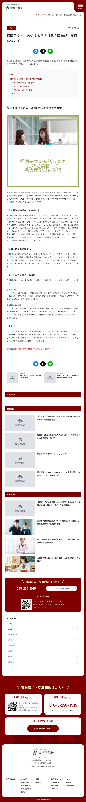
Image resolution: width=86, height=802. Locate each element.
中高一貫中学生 (26, 789)
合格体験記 (12, 645)
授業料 (10, 656)
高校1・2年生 (25, 782)
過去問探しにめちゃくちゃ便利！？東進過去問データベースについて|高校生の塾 (58, 474)
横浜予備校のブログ (57, 779)
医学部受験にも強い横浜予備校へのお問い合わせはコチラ (30, 348)
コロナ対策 (12, 623)
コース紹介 (23, 779)
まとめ (15, 93)
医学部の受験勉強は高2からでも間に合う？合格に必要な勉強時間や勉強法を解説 (58, 522)
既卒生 (23, 792)
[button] (80, 6)
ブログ (11, 28)
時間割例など (12, 662)
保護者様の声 (12, 634)
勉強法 (10, 640)
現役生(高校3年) (26, 785)
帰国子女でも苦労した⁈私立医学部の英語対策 (26, 79)
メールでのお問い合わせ (61, 588)
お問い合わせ (70, 785)
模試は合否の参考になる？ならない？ (52, 453)
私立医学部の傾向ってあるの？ (24, 83)
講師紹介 (38, 782)
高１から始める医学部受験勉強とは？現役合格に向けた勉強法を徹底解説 (58, 541)
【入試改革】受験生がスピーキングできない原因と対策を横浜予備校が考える (58, 418)
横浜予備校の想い (10, 779)
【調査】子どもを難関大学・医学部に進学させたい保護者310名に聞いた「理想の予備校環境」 (58, 503)
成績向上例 (12, 651)
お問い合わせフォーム (43, 728)
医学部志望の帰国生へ (21, 86)
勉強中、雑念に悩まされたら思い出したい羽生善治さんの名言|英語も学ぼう (58, 436)
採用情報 (68, 782)
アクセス (68, 779)
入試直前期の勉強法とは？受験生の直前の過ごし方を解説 (58, 559)
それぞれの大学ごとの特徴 (22, 90)
